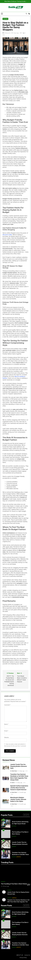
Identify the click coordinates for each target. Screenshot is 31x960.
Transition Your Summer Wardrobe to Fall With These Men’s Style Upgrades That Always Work (18, 901)
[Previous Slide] (27, 1)
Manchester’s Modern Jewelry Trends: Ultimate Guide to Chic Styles (18, 799)
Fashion (5, 19)
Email (6, 731)
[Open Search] (26, 13)
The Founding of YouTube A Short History (14, 884)
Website (6, 737)
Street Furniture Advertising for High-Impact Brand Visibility (20, 823)
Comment (7, 705)
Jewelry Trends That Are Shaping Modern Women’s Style (18, 766)
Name (6, 724)
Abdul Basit (14, 771)
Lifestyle (18, 857)
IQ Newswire (7, 33)
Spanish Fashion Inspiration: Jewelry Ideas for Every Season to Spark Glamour (19, 787)
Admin (13, 782)
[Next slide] (29, 1)
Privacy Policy (23, 957)
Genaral (14, 826)
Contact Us (27, 955)
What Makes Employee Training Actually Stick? (15, 1)
